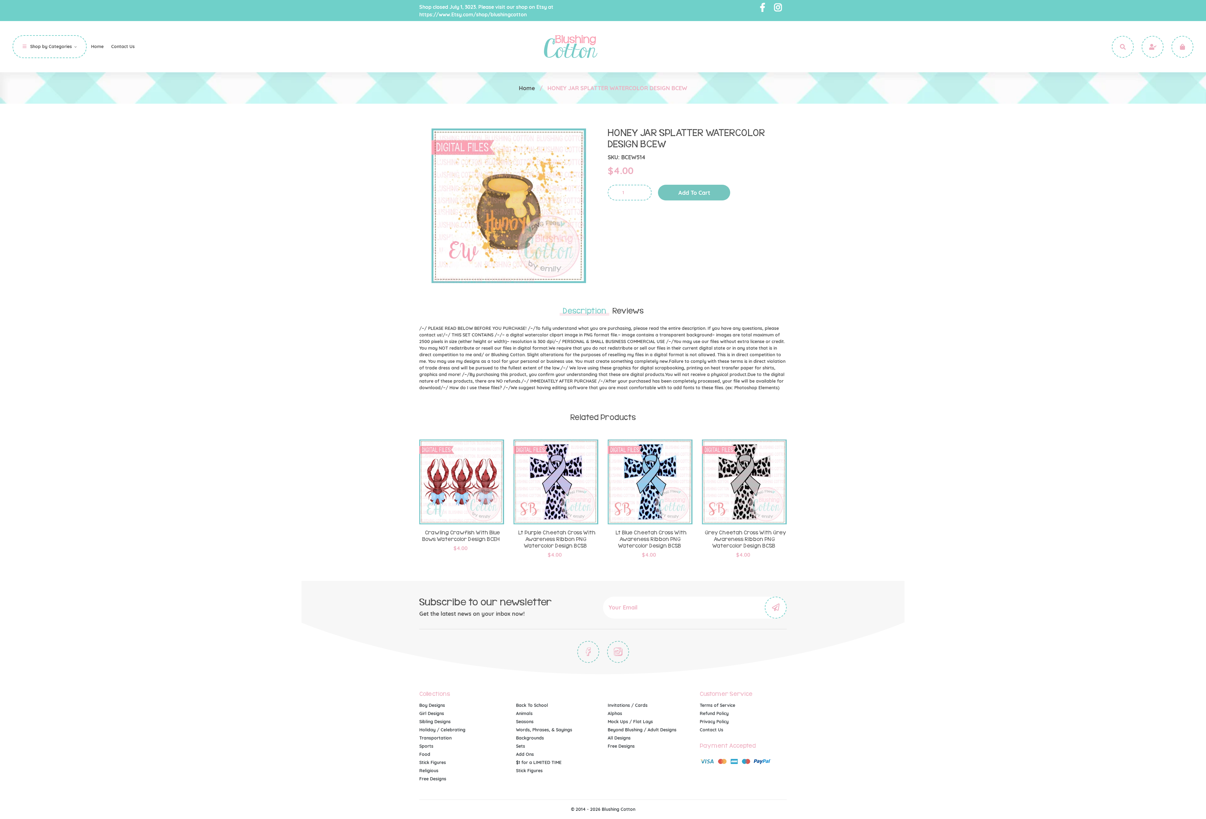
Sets (520, 746)
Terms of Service (717, 705)
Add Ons (525, 754)
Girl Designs (431, 713)
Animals (524, 713)
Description (584, 311)
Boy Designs (432, 705)
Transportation (435, 738)
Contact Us (711, 730)
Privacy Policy (714, 721)
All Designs (619, 738)
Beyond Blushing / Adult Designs (642, 730)
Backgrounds (530, 738)
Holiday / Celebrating (442, 730)
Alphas (615, 713)
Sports (426, 746)
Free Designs (432, 779)
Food (424, 754)
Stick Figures (432, 762)
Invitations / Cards (628, 705)
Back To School (532, 705)
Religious (428, 770)
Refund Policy (714, 713)
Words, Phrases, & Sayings (544, 730)
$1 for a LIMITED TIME (539, 762)
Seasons (525, 721)
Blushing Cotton (618, 809)
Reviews (628, 311)
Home (527, 88)
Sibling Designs (435, 721)
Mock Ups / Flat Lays (630, 721)
